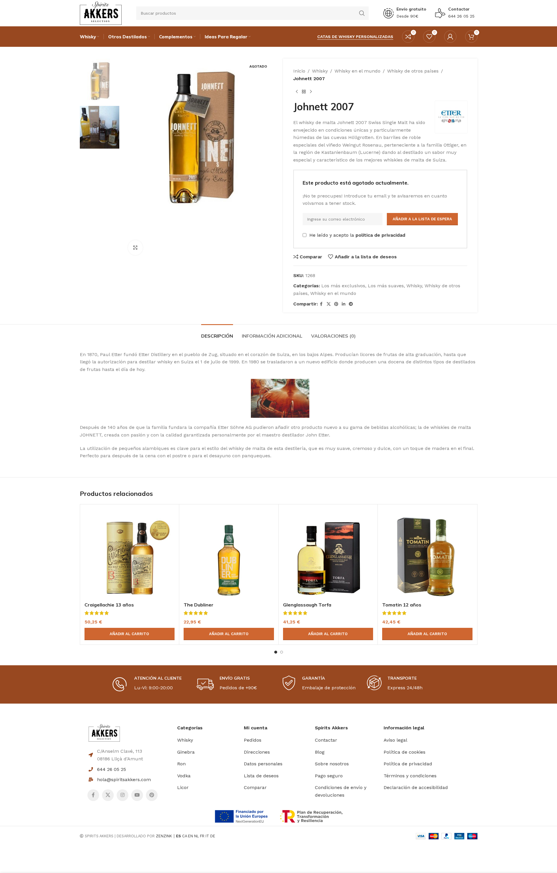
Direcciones (257, 752)
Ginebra (186, 752)
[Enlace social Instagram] (122, 795)
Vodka (184, 776)
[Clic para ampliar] (135, 247)
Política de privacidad (408, 764)
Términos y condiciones (410, 776)
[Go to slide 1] (275, 652)
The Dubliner (198, 605)
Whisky (320, 71)
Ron (181, 764)
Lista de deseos (261, 776)
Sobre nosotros (332, 764)
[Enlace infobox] (404, 13)
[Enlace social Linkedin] (343, 304)
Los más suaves (386, 285)
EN (190, 836)
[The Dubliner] (229, 554)
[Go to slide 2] (281, 652)
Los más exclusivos (343, 285)
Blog (320, 752)
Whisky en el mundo (357, 71)
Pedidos (252, 740)
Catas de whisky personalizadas (355, 36)
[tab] (217, 333)
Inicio (299, 71)
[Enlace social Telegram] (351, 304)
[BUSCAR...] (362, 13)
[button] (130, 634)
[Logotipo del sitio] (101, 13)
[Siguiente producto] (310, 91)
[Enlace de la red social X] (328, 304)
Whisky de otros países (413, 71)
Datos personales (263, 764)
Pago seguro (329, 776)
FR (202, 836)
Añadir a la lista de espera (422, 219)
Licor (183, 787)
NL (196, 836)
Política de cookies (404, 752)
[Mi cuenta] (450, 36)
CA (184, 836)
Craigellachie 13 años (109, 605)
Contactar (459, 9)
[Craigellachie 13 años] (130, 554)
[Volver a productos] (303, 91)
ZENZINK (164, 836)
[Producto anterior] (296, 91)
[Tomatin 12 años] (427, 554)
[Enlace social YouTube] (137, 795)
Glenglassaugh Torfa (307, 605)
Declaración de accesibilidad (416, 787)
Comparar (255, 787)
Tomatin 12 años (401, 605)
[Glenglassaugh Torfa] (328, 554)
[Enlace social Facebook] (321, 304)
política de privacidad (380, 235)
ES (178, 836)
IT (207, 836)
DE (212, 836)
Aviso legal (395, 740)
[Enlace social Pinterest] (336, 304)
